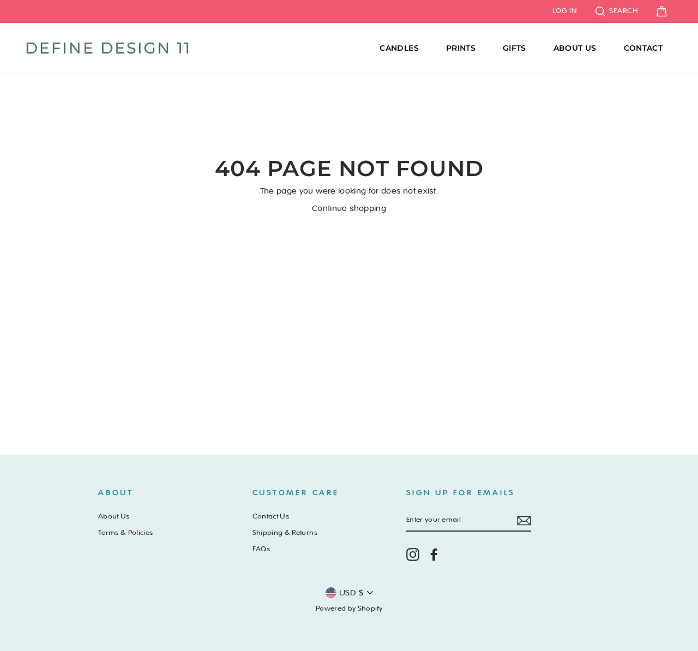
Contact (643, 48)
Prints (461, 48)
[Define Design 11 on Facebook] (434, 554)
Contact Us (271, 516)
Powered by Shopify (349, 608)
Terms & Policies (125, 533)
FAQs (261, 549)
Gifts (514, 48)
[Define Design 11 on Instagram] (412, 554)
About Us (575, 48)
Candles (399, 48)
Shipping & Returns (284, 533)
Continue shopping (349, 208)
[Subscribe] (524, 520)
